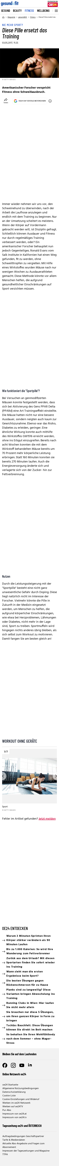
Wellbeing (43, 10)
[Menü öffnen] (56, 10)
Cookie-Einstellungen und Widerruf (20, 1099)
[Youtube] (21, 1065)
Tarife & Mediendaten (13, 1140)
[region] (29, 780)
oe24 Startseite (10, 1085)
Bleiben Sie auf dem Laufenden (19, 1054)
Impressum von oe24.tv (14, 1117)
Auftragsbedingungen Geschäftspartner (23, 1136)
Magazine (11, 17)
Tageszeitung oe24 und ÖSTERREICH (22, 1125)
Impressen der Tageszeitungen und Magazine (25, 1151)
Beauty (17, 10)
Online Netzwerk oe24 (14, 1074)
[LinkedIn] (30, 1065)
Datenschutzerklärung (14, 1092)
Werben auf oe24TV (12, 1107)
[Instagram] (13, 1065)
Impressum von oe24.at (14, 1114)
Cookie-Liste (9, 1096)
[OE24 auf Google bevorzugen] (50, 101)
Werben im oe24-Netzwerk (16, 1103)
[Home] (3, 17)
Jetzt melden (47, 819)
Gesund (5, 10)
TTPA (5, 1154)
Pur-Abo (6, 1110)
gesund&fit (22, 17)
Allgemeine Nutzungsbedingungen (20, 1088)
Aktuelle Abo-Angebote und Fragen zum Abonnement (23, 1145)
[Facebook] (4, 1065)
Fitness (29, 10)
